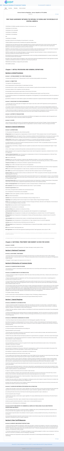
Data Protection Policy (39, 448)
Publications (22, 444)
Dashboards (50, 444)
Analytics (48, 5)
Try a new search (41, 5)
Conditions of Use (32, 448)
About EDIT (14, 444)
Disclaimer (27, 448)
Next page (57, 14)
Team (18, 444)
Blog (46, 444)
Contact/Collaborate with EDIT (38, 444)
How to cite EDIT (29, 444)
